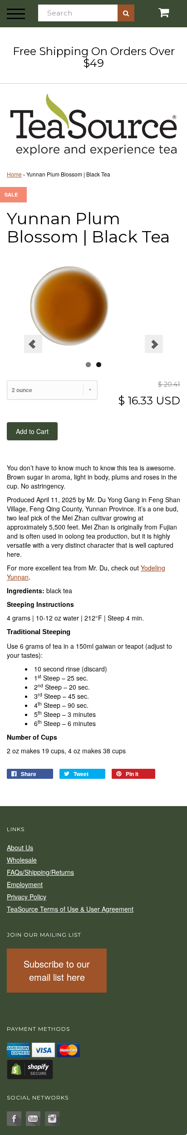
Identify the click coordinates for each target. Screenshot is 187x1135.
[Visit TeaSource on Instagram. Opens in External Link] (52, 1118)
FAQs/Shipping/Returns (40, 872)
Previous (33, 344)
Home (14, 174)
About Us (20, 847)
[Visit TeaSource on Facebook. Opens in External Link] (14, 1118)
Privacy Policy (26, 896)
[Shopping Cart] (156, 12)
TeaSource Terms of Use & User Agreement (70, 908)
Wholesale (22, 859)
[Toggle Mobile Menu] (16, 14)
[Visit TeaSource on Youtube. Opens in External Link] (33, 1118)
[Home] (93, 123)
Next (154, 344)
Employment (25, 884)
